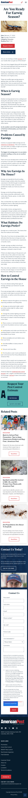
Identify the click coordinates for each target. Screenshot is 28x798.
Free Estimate (5, 754)
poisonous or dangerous (7, 144)
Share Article (6, 52)
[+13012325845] (22, 2)
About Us (3, 762)
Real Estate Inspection (7, 752)
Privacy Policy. (6, 699)
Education (10, 39)
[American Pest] (7, 2)
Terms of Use (19, 681)
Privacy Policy (10, 681)
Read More (14, 453)
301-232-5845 (9, 782)
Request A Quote (8, 46)
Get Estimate (13, 398)
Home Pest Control (6, 747)
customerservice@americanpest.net (11, 783)
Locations (3, 767)
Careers (3, 765)
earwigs (20, 58)
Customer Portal (5, 760)
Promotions (4, 744)
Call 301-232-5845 (15, 404)
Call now (11, 375)
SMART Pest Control (7, 749)
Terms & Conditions (6, 770)
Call (2, 782)
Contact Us (6, 777)
